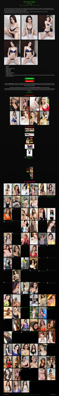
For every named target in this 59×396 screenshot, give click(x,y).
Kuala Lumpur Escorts (29, 131)
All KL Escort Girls (26, 5)
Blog (35, 5)
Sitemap (38, 5)
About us (31, 5)
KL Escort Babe (29, 2)
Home (21, 5)
